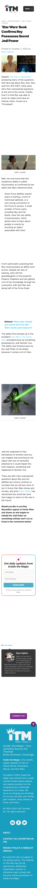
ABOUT (6, 832)
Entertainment (14, 21)
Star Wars (8, 645)
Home (3, 21)
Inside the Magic (11, 878)
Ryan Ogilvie (7, 52)
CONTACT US (10, 839)
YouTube (12, 822)
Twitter (24, 822)
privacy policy (13, 860)
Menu (27, 9)
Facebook (18, 822)
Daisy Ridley (25, 491)
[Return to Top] (33, 724)
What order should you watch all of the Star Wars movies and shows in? (18, 324)
